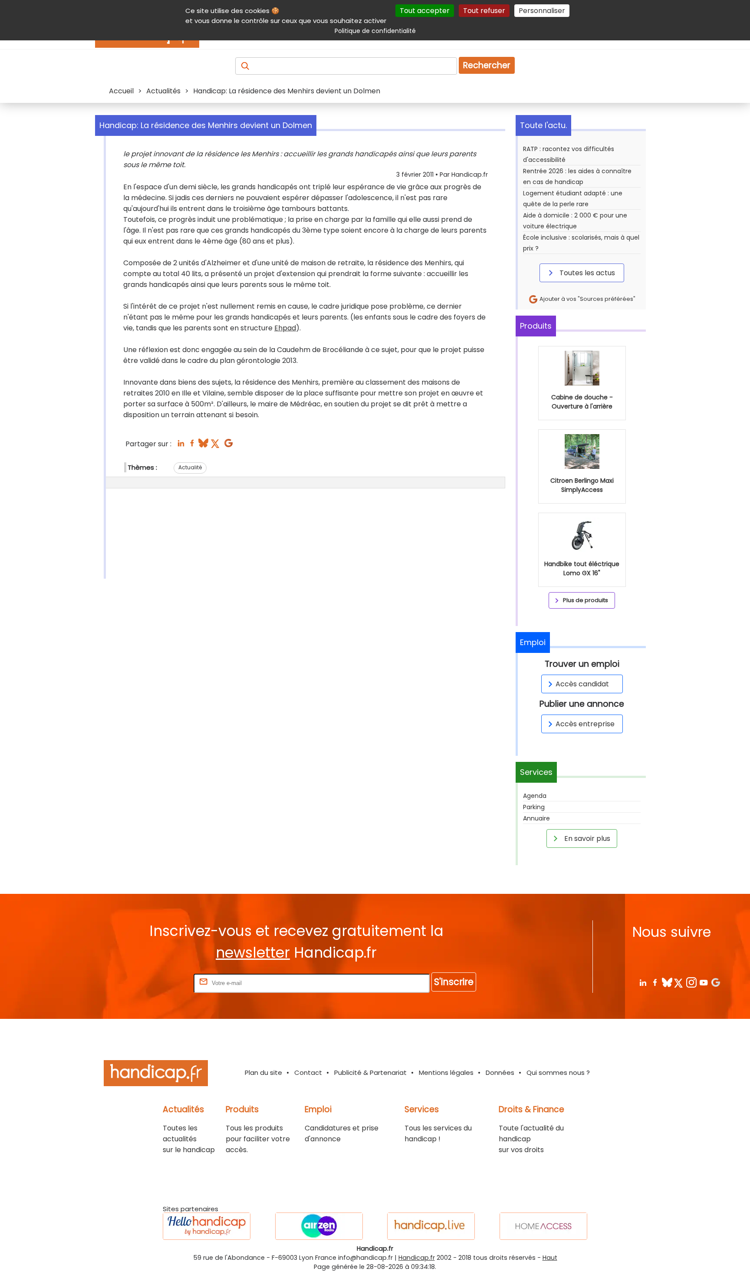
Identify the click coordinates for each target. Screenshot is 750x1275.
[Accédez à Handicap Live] (431, 1226)
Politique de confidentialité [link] (375, 30)
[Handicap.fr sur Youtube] (703, 982)
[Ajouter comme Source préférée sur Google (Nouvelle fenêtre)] (715, 982)
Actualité (190, 467)
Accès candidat (582, 684)
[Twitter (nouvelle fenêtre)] (216, 446)
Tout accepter (425, 11)
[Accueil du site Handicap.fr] (156, 1074)
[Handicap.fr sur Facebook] (655, 982)
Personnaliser (542, 11)
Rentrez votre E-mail (157, 983)
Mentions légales (446, 1072)
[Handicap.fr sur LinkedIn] (643, 982)
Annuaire (536, 818)
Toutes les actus (586, 273)
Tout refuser (484, 11)
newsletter (253, 952)
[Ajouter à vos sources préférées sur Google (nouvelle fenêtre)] (229, 446)
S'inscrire (454, 981)
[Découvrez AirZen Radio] (319, 1226)
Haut (550, 1257)
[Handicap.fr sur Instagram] (691, 982)
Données (500, 1072)
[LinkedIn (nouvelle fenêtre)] (181, 446)
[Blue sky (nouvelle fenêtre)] (203, 446)
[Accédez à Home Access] (543, 1226)
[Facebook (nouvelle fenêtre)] (192, 446)
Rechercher (486, 65)
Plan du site (263, 1072)
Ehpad (285, 328)
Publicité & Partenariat (370, 1072)
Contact (308, 1072)
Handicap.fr (416, 1257)
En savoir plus (586, 838)
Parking (534, 807)
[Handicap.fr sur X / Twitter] (679, 982)
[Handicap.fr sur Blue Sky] (667, 982)
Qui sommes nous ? (558, 1072)
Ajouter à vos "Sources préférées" (586, 299)
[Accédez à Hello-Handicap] (206, 1226)
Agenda (534, 795)
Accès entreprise (585, 724)
